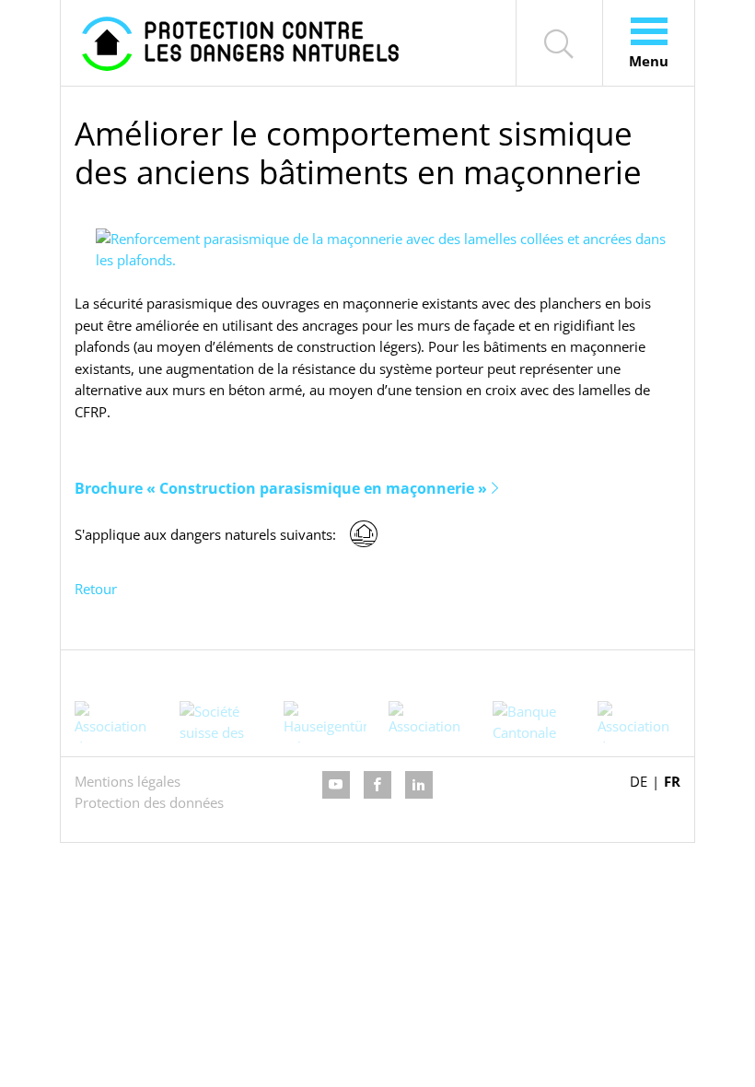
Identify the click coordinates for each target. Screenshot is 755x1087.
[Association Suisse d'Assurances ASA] (430, 721)
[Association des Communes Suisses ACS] (639, 721)
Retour (96, 588)
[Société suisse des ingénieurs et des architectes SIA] (221, 721)
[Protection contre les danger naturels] (240, 43)
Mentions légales (127, 781)
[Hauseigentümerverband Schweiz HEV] (325, 721)
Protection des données (149, 802)
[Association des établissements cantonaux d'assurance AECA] (116, 721)
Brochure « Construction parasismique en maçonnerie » (281, 488)
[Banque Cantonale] (534, 721)
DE (638, 781)
